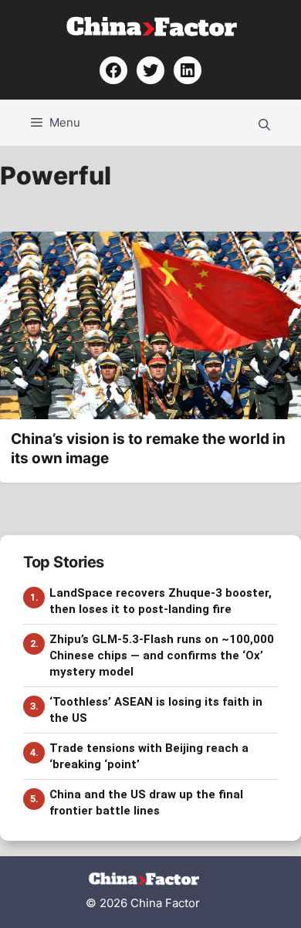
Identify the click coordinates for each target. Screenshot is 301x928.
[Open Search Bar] (264, 122)
